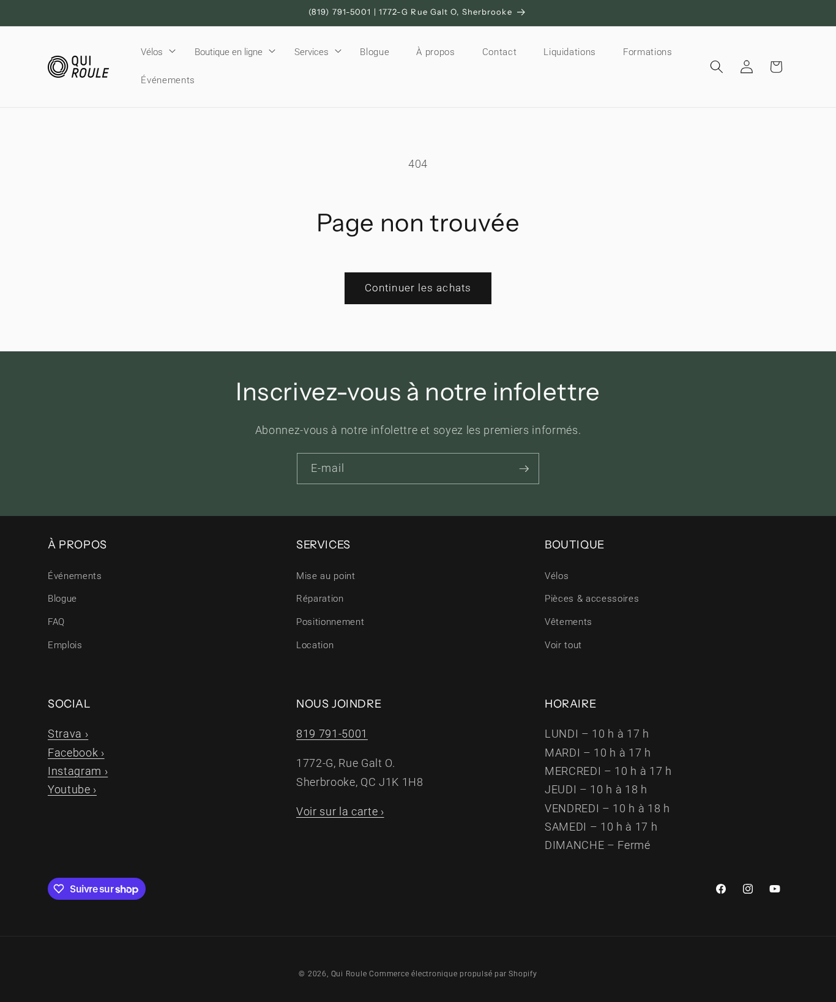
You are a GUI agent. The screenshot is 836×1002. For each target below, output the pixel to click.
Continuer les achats (418, 288)
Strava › (68, 734)
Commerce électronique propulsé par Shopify (453, 974)
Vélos (152, 52)
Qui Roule (349, 974)
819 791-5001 (332, 734)
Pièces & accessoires (592, 598)
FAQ (56, 621)
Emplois (65, 645)
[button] (154, 52)
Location (315, 645)
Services (311, 52)
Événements (75, 575)
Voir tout (563, 645)
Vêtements (568, 621)
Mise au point (326, 575)
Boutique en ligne (229, 52)
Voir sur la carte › (340, 812)
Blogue (62, 598)
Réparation (320, 598)
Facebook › (76, 753)
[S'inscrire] (524, 469)
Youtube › (72, 789)
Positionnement (330, 621)
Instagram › (78, 771)
